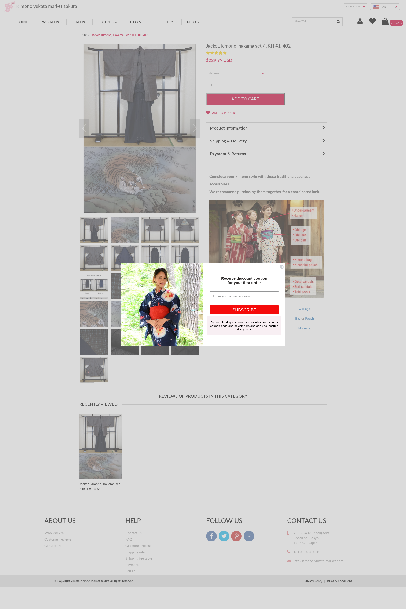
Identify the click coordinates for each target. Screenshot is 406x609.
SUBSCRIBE (244, 310)
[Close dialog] (282, 267)
